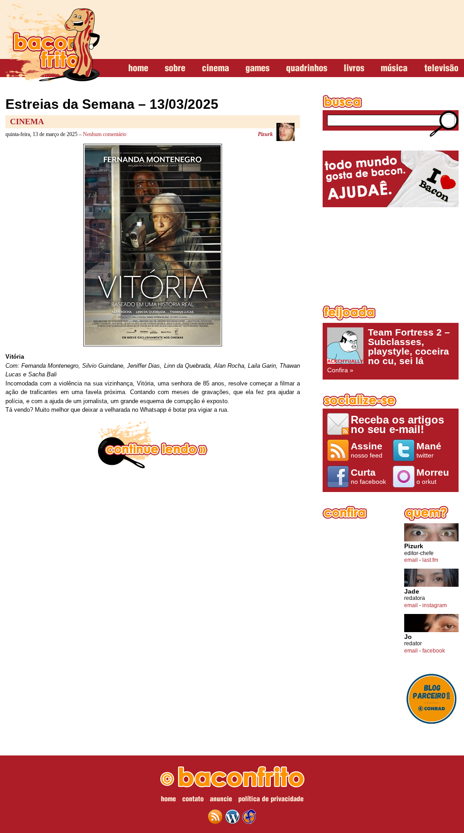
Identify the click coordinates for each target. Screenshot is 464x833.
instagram (434, 605)
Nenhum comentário (104, 134)
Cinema (27, 121)
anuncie (221, 800)
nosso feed (366, 450)
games (258, 68)
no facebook (368, 476)
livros (354, 68)
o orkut (432, 476)
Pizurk (265, 134)
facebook (433, 651)
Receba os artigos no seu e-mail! (397, 424)
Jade (411, 591)
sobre (175, 68)
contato (192, 800)
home (138, 68)
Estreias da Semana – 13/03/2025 (111, 104)
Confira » (388, 350)
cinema (215, 68)
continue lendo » (153, 444)
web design (249, 816)
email (411, 560)
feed (215, 816)
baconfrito (52, 43)
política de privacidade (271, 800)
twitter (428, 450)
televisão (441, 68)
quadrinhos (306, 68)
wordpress (232, 816)
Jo (408, 636)
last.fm (430, 560)
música (394, 68)
